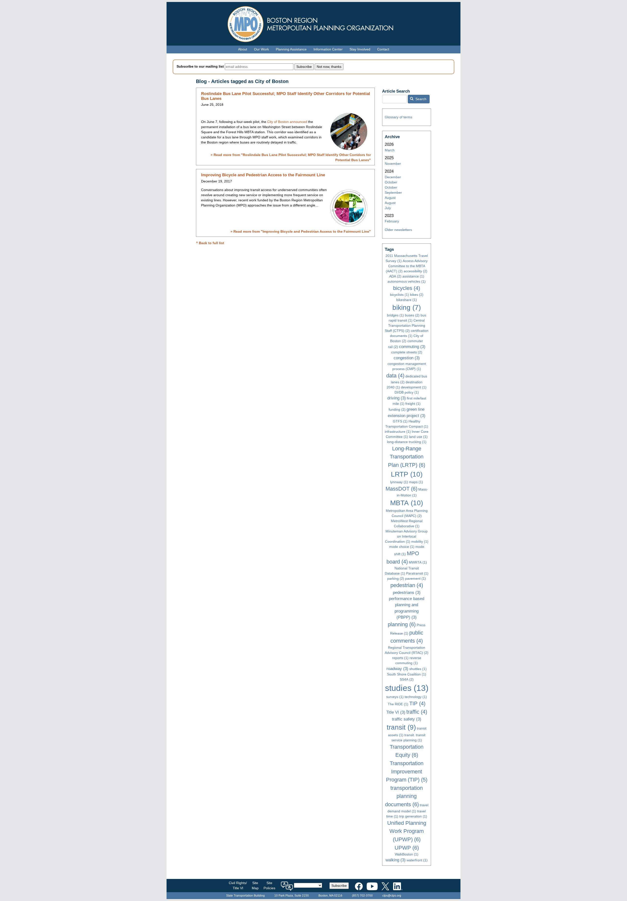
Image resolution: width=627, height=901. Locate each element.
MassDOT (401, 489)
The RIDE (398, 704)
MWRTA (418, 562)
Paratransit (417, 573)
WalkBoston (406, 854)
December (393, 177)
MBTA (406, 503)
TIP (417, 703)
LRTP (406, 474)
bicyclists (399, 295)
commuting (412, 346)
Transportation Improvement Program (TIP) (406, 771)
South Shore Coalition (406, 674)
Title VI (395, 712)
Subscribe (339, 886)
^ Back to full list (210, 243)
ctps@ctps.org (391, 895)
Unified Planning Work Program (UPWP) (406, 831)
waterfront (417, 860)
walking (396, 860)
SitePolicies (269, 885)
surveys (395, 697)
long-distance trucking (406, 442)
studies (406, 688)
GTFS (400, 421)
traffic (416, 712)
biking (406, 307)
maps (416, 482)
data (395, 375)
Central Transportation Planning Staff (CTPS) (405, 325)
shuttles (418, 669)
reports (400, 658)
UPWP (407, 848)
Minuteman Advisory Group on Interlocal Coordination (406, 536)
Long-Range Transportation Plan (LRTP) (406, 456)
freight (413, 404)
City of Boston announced (287, 122)
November (393, 164)
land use (418, 437)
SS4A (407, 679)
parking (395, 578)
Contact (383, 49)
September (393, 192)
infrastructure (398, 431)
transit (401, 727)
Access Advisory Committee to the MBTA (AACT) (407, 266)
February (392, 221)
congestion (407, 358)
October (391, 182)
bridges (395, 315)
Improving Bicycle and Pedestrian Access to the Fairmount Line (263, 175)
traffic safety (406, 719)
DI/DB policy (407, 392)
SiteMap (255, 885)
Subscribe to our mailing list (200, 66)
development (413, 387)
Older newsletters (398, 230)
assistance (413, 276)
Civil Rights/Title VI (238, 885)
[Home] (313, 23)
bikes (416, 295)
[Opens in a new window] (359, 885)
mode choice (401, 547)
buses (412, 315)
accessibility (415, 271)
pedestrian (406, 585)
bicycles (406, 288)
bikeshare (406, 300)
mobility (419, 541)
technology (416, 697)
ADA (395, 276)
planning (402, 624)
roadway (397, 668)
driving (396, 398)
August (390, 198)
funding (397, 409)
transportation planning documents (404, 796)
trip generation (413, 816)
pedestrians (407, 592)
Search (420, 99)
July (388, 208)
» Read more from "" (300, 231)
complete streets (406, 352)
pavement (415, 578)
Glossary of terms (398, 117)
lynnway (399, 482)
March (390, 150)
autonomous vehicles (406, 281)
